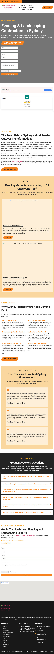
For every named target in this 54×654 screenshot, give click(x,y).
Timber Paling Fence (17, 161)
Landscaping (22, 7)
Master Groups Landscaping (15, 278)
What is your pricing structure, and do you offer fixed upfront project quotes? (23, 512)
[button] (27, 477)
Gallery (24, 9)
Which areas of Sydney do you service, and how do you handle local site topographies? (26, 484)
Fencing (30, 5)
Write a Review (48, 90)
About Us (22, 5)
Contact (29, 9)
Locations (31, 7)
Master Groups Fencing (13, 226)
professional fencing (19, 535)
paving (6, 162)
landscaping (30, 535)
